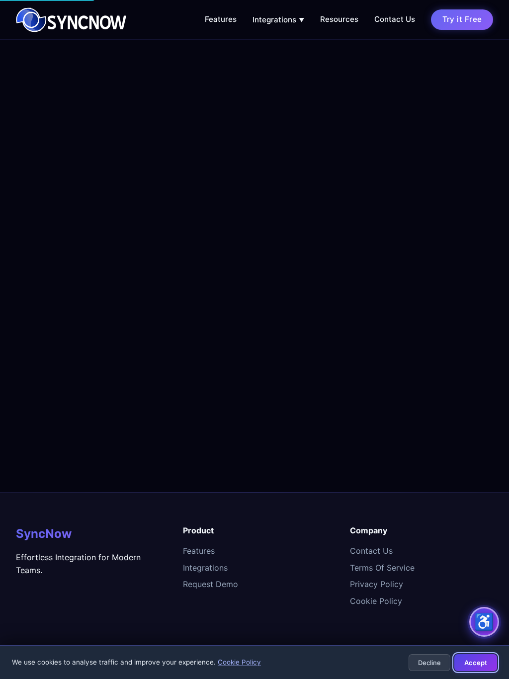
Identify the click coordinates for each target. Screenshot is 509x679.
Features (221, 19)
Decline (429, 663)
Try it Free (462, 19)
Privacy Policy (376, 584)
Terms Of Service (382, 568)
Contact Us (394, 19)
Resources (339, 19)
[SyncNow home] (71, 19)
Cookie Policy (376, 601)
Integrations (278, 19)
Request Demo (210, 584)
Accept (475, 663)
